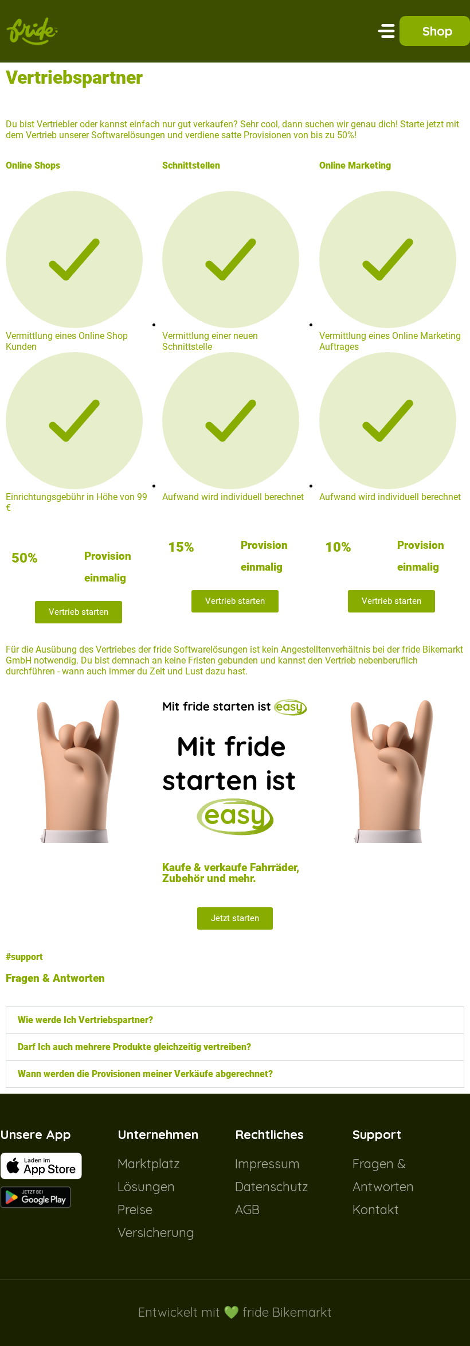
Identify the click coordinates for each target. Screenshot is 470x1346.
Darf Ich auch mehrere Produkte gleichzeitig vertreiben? (134, 1046)
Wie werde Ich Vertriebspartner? (85, 1020)
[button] (386, 31)
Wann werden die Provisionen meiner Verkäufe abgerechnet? (145, 1073)
